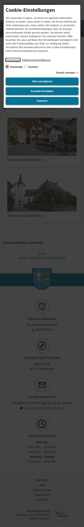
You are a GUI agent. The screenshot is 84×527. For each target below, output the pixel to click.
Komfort (33, 67)
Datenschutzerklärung (36, 60)
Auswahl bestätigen (42, 91)
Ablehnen (42, 101)
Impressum (13, 60)
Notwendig (16, 67)
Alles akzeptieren (42, 81)
